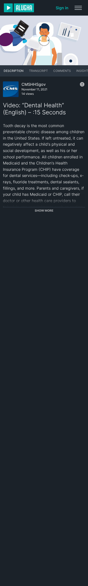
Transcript (38, 71)
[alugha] (19, 7)
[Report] (82, 84)
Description (13, 71)
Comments (62, 71)
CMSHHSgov (34, 84)
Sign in (62, 7)
